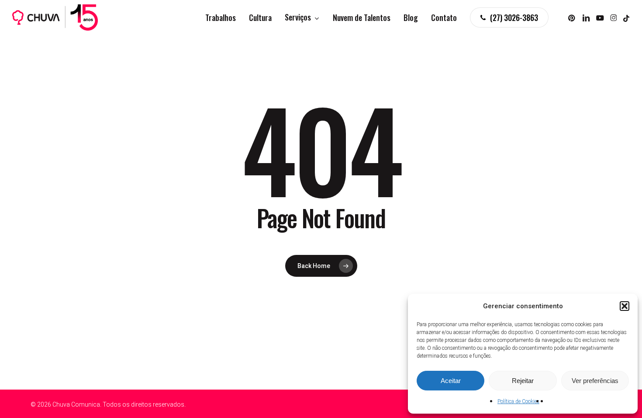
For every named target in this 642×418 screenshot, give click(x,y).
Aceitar (451, 380)
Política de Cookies (518, 401)
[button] (624, 306)
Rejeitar (523, 380)
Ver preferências (595, 380)
